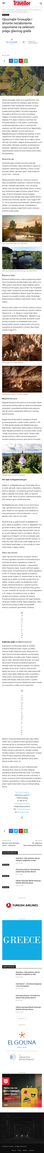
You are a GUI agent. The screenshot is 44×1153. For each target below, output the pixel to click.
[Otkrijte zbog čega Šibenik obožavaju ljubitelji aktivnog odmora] (8, 884)
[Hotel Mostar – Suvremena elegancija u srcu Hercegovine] (8, 987)
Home (4, 10)
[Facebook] (11, 61)
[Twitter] (16, 61)
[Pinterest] (21, 61)
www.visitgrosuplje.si (22, 804)
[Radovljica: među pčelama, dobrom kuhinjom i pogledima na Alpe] (8, 861)
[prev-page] (3, 891)
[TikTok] (27, 1136)
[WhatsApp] (26, 61)
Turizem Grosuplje (22, 792)
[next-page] (7, 891)
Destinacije (10, 10)
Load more (21, 1018)
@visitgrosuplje (23, 812)
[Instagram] (22, 1136)
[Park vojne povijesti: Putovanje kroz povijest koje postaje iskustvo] (8, 873)
